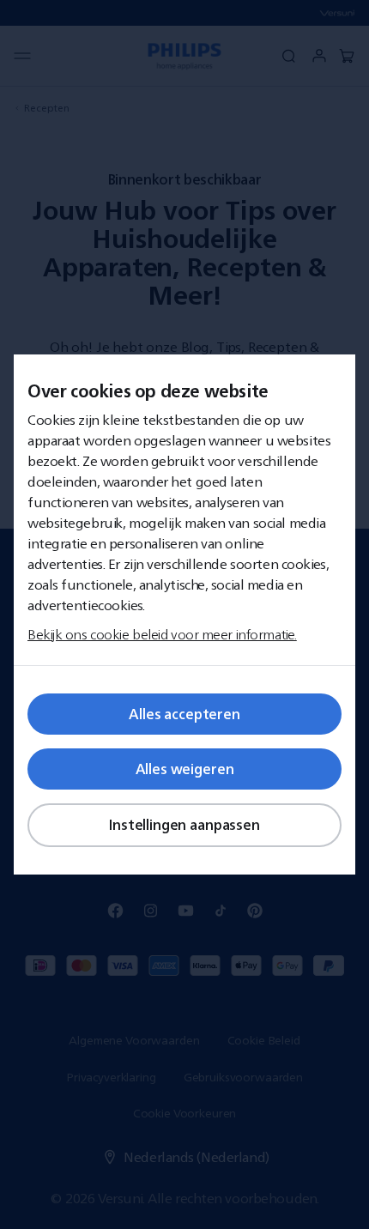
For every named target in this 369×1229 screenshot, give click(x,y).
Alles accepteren (184, 714)
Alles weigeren (185, 769)
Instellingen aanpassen (184, 825)
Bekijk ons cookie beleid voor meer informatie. (162, 634)
